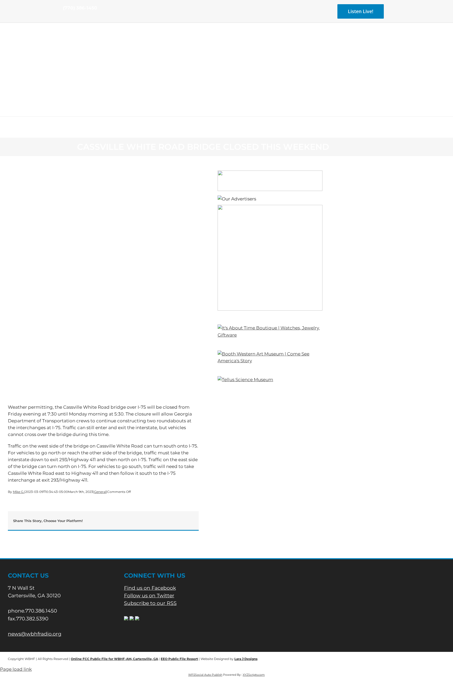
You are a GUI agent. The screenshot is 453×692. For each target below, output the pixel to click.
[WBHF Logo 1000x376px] (226, 40)
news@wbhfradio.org (34, 634)
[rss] (81, 18)
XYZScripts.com (254, 675)
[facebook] (64, 18)
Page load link (16, 669)
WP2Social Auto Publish (205, 675)
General (100, 492)
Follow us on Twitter (149, 596)
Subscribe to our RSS (150, 603)
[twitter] (72, 18)
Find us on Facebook (150, 588)
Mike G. (18, 492)
